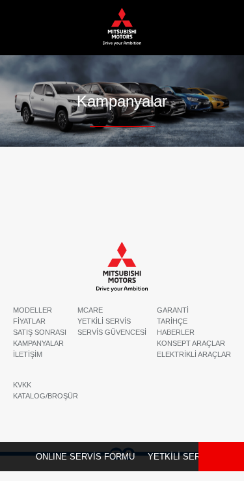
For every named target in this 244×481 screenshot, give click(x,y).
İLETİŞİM (27, 354)
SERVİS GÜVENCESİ (111, 332)
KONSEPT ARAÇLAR (191, 343)
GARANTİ (173, 310)
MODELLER (32, 310)
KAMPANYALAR (38, 343)
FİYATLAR (29, 321)
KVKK (22, 385)
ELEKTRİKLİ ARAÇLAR (194, 354)
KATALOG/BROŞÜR (45, 396)
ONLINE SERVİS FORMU (85, 457)
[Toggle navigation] (219, 27)
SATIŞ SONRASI (39, 332)
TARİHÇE (172, 321)
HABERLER (176, 332)
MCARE (90, 310)
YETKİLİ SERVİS (181, 457)
